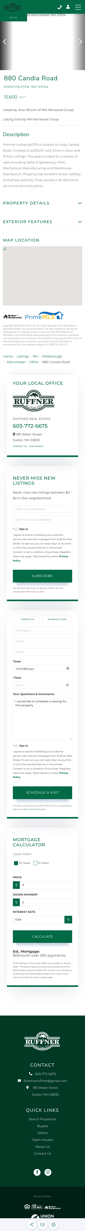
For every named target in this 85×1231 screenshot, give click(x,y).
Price (17, 877)
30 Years (24, 863)
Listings (23, 356)
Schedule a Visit (57, 619)
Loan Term (22, 854)
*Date (17, 661)
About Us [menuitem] (42, 1147)
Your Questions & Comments (33, 694)
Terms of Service (32, 809)
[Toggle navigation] (78, 7)
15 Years (43, 863)
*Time (17, 678)
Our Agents (36, 446)
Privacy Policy (42, 1196)
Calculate (42, 936)
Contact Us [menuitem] (42, 1154)
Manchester (16, 362)
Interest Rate (24, 912)
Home (8, 356)
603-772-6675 (60, 7)
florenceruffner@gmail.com (45, 1081)
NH (35, 356)
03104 (34, 362)
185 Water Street (45, 1091)
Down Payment (25, 894)
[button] (6, 42)
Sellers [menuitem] (42, 1133)
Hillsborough (52, 356)
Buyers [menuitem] (42, 1126)
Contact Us (20, 446)
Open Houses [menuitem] (42, 1140)
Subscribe (42, 576)
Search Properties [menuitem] (42, 1119)
